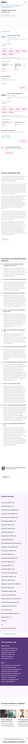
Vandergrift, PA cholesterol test (9, 671)
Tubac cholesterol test (7, 658)
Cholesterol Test (12, 6)
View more (17, 53)
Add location (9, 152)
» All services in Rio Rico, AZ (9, 634)
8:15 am (4, 54)
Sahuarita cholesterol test (8, 654)
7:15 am (4, 51)
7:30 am (11, 51)
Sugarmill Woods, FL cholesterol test (11, 673)
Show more (24, 58)
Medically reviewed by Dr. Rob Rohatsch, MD (15, 467)
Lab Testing (6, 6)
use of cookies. (21, 739)
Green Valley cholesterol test (9, 650)
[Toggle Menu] (24, 2)
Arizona (18, 6)
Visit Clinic (22, 87)
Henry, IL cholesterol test (8, 681)
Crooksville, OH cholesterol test (9, 679)
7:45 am (18, 51)
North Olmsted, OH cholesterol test (10, 665)
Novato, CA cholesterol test (8, 667)
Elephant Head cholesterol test (9, 648)
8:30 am (11, 54)
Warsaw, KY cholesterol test (8, 677)
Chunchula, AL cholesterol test (9, 675)
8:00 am (25, 51)
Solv (2, 6)
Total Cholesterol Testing (6, 7)
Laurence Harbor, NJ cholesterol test (11, 669)
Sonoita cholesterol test (7, 656)
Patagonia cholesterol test (8, 652)
